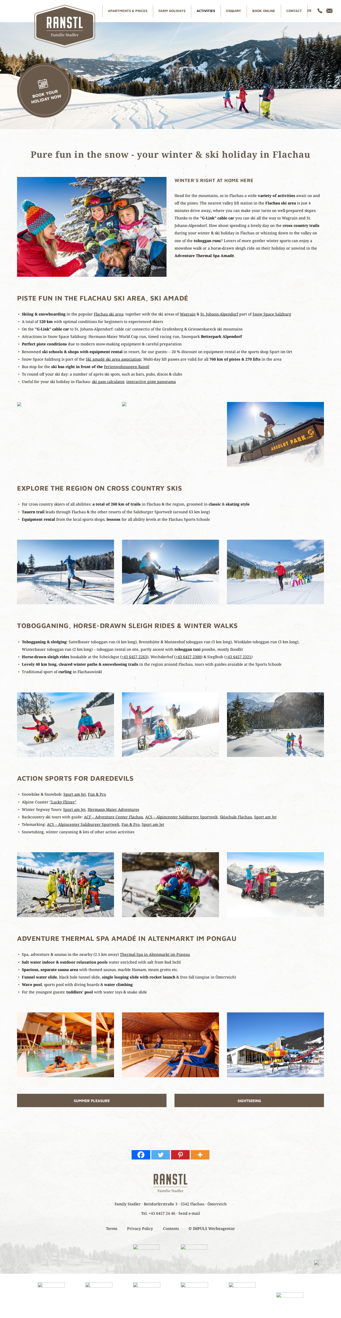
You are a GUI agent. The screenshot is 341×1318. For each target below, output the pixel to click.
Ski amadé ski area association (113, 359)
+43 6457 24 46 (162, 1213)
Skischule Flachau (236, 816)
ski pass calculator (108, 381)
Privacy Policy (140, 1228)
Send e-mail (189, 1213)
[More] (200, 1154)
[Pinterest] (180, 1154)
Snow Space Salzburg (272, 314)
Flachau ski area (108, 314)
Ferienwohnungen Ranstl (126, 366)
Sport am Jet (74, 794)
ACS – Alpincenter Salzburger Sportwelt (181, 816)
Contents (171, 1228)
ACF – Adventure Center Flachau (113, 816)
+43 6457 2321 (238, 656)
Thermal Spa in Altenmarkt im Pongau (155, 954)
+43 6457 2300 (188, 656)
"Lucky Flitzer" (63, 801)
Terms (111, 1228)
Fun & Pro (97, 794)
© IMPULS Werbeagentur (212, 1228)
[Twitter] (160, 1154)
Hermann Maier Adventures (113, 809)
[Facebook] (141, 1154)
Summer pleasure (92, 1100)
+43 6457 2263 (134, 656)
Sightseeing (249, 1100)
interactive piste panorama (151, 381)
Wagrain (188, 314)
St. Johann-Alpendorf (219, 314)
